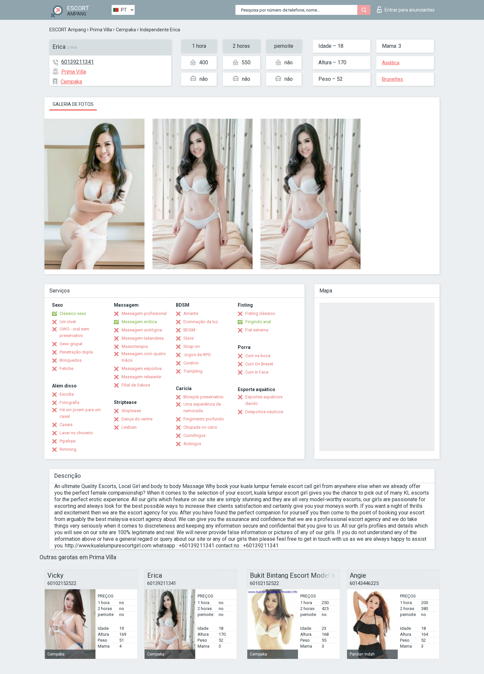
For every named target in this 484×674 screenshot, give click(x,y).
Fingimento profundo (203, 418)
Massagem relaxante (141, 376)
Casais (66, 424)
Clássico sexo (73, 313)
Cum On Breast (259, 363)
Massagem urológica (141, 329)
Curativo (191, 362)
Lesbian (129, 427)
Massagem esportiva (141, 368)
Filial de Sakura (135, 385)
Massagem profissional (144, 313)
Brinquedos (71, 360)
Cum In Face (256, 372)
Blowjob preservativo (203, 396)
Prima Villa (101, 29)
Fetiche (66, 368)
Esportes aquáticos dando (263, 400)
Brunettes (392, 79)
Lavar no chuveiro (76, 432)
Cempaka (126, 29)
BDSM (189, 329)
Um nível (68, 321)
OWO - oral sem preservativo (74, 332)
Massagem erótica (139, 321)
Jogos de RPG (197, 354)
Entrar (410, 10)
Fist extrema (256, 329)
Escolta (67, 394)
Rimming (68, 449)
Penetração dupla (76, 352)
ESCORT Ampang (67, 29)
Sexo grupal (71, 343)
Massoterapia (134, 346)
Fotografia (69, 402)
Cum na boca (257, 355)
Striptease (131, 410)
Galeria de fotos (73, 104)
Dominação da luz (200, 321)
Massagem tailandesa (142, 338)
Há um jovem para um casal (80, 413)
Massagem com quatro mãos (143, 357)
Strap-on (191, 346)
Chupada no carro (200, 427)
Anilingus (192, 443)
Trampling (192, 371)
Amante (190, 313)
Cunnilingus (194, 435)
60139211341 (77, 62)
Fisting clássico (260, 313)
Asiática (390, 63)
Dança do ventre (136, 418)
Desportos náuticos (264, 411)
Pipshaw (68, 441)
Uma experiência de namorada (202, 407)
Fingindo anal (258, 321)
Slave (188, 338)
